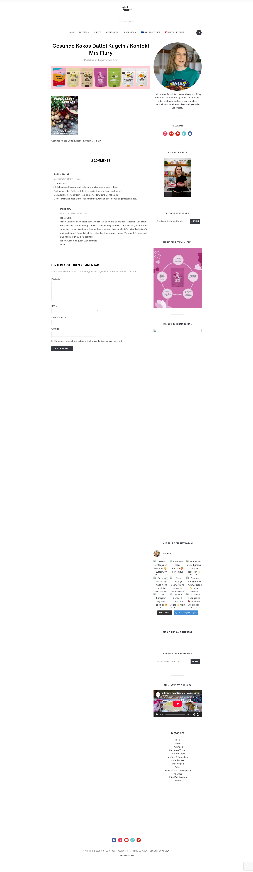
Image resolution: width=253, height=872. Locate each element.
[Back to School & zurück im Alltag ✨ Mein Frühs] (177, 600)
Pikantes (177, 774)
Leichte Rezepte (178, 753)
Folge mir (178, 125)
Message (55, 279)
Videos (97, 32)
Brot (177, 740)
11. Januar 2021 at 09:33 (71, 213)
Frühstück (177, 747)
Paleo (177, 767)
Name (54, 306)
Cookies (178, 743)
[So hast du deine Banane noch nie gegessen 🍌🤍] (194, 567)
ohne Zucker (177, 760)
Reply (78, 179)
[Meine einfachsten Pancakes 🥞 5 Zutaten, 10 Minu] (161, 567)
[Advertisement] (177, 809)
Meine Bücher (113, 32)
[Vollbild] (198, 714)
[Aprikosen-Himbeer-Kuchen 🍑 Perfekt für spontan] (177, 567)
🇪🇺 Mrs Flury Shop (150, 32)
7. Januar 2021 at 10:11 (63, 179)
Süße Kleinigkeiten (177, 777)
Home (71, 32)
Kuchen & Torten (177, 750)
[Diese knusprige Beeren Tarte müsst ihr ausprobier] (177, 584)
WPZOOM (166, 851)
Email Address (58, 317)
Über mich (129, 32)
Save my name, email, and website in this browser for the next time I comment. (88, 341)
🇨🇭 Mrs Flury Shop (174, 32)
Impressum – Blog (126, 855)
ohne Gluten (177, 763)
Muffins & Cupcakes (178, 757)
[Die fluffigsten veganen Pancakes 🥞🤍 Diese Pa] (161, 600)
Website (55, 329)
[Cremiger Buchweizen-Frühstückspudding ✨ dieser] (194, 584)
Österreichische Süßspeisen (177, 770)
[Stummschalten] (194, 714)
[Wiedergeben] (157, 714)
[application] (178, 703)
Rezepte (83, 32)
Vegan (177, 780)
